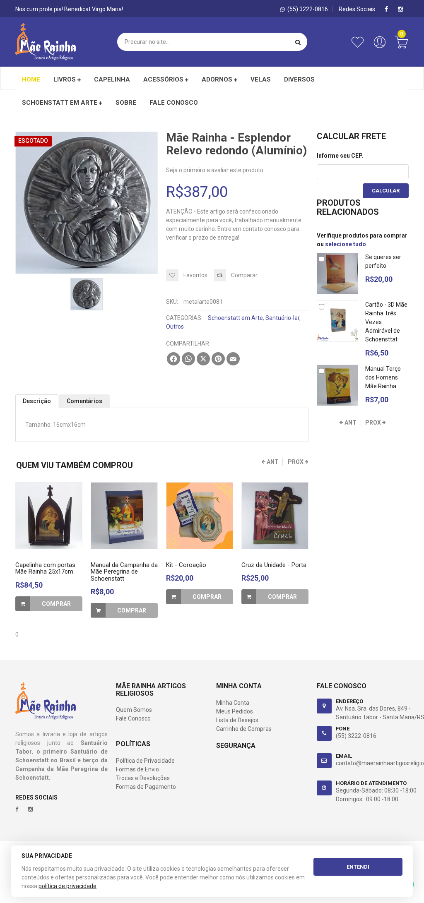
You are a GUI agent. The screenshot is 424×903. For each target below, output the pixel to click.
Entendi (358, 867)
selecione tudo (345, 244)
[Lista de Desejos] (359, 46)
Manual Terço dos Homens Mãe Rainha (383, 377)
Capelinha (112, 79)
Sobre (126, 102)
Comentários (84, 401)
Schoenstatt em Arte (60, 102)
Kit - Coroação (186, 565)
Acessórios (164, 79)
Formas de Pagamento (146, 786)
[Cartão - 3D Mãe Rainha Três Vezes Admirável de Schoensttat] (337, 321)
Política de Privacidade (145, 760)
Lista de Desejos (237, 720)
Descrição (37, 401)
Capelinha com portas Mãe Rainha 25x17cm (45, 568)
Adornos (218, 79)
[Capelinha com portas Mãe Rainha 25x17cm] (48, 515)
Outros (175, 326)
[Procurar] (298, 42)
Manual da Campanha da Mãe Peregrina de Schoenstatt (124, 571)
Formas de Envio (137, 769)
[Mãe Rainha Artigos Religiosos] (45, 41)
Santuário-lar (282, 318)
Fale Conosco (133, 718)
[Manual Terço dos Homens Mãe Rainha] (337, 385)
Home (31, 79)
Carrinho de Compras (244, 728)
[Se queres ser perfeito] (337, 273)
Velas (261, 79)
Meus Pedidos (234, 711)
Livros (65, 79)
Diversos (299, 79)
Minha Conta (232, 702)
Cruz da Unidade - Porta (273, 565)
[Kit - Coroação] (199, 515)
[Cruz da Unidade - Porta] (274, 515)
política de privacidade (67, 886)
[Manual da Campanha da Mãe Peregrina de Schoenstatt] (124, 515)
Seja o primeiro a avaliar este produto (214, 170)
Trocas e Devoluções (143, 778)
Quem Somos (134, 709)
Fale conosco (173, 102)
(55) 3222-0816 (356, 735)
